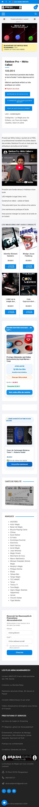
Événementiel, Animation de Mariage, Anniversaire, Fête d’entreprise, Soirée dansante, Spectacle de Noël (16, 735)
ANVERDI (13, 522)
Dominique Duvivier (18, 540)
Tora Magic (14, 587)
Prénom (9, 628)
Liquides (8, 123)
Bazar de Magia (16, 527)
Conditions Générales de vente (14, 750)
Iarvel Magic (15, 548)
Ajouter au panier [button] (11, 266)
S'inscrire (19, 652)
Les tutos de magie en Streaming (15, 721)
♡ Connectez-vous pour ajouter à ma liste (19, 101)
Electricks (14, 543)
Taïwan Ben (14, 574)
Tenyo (12, 582)
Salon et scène (18, 123)
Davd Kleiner (15, 535)
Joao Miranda (15, 551)
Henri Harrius (15, 545)
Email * (9, 637)
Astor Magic (15, 524)
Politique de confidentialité (12, 744)
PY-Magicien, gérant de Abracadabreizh (17, 727)
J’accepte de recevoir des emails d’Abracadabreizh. (18, 647)
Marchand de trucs (17, 556)
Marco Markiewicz (17, 558)
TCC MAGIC (15, 579)
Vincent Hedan (16, 598)
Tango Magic (15, 577)
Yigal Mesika (15, 600)
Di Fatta (13, 537)
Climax (13, 532)
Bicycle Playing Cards (18, 530)
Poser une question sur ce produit (18, 108)
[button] (33, 26)
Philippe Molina (16, 569)
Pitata (12, 572)
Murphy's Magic (16, 566)
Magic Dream (15, 553)
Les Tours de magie (19, 120)
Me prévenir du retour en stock (17, 94)
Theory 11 (14, 585)
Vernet (12, 595)
